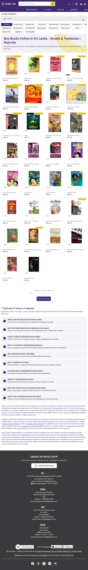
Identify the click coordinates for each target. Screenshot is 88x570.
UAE (69, 555)
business (25, 426)
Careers (74, 551)
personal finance (37, 426)
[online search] (52, 4)
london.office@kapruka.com (46, 519)
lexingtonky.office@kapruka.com (46, 501)
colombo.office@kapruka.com (46, 481)
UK (66, 555)
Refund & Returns (64, 551)
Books (28, 322)
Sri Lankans (44, 555)
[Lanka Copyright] (15, 555)
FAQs (80, 551)
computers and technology (11, 424)
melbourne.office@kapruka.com (46, 537)
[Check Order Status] (81, 4)
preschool (70, 426)
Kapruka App (47, 547)
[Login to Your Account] (85, 5)
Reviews (55, 551)
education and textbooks (35, 424)
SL (61, 555)
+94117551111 (48, 479)
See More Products (44, 299)
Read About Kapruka (44, 551)
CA (72, 555)
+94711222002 (52, 483)
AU (64, 555)
